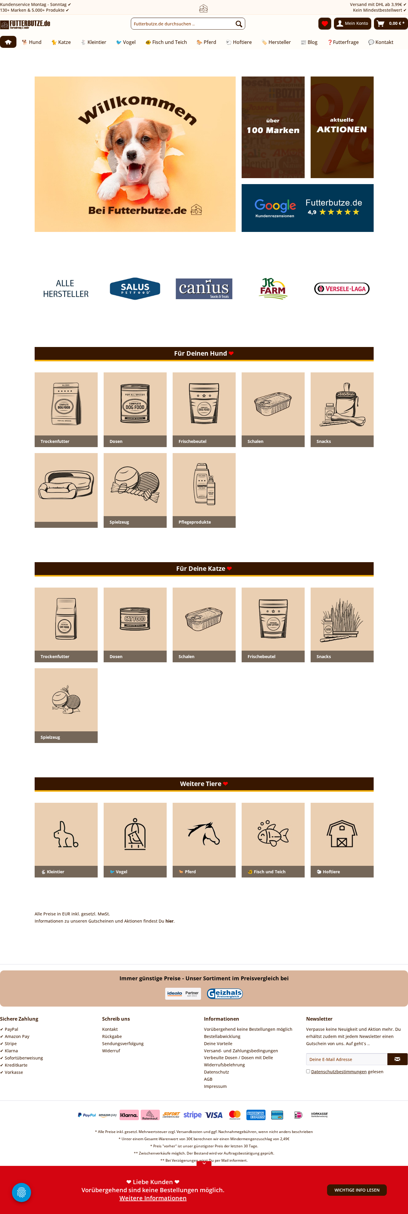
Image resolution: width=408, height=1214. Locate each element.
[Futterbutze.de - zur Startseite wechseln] (25, 25)
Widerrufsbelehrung (224, 1065)
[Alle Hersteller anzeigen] (66, 289)
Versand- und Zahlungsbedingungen (241, 1051)
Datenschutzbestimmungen (339, 1071)
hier (169, 921)
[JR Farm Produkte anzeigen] (273, 289)
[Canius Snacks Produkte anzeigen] (204, 289)
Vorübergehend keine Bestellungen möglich (248, 1029)
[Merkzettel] (324, 24)
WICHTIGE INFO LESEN (357, 1190)
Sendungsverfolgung (123, 1043)
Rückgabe (112, 1036)
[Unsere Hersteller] (273, 127)
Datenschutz (216, 1072)
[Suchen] (239, 24)
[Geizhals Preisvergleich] (225, 994)
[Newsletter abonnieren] (397, 1059)
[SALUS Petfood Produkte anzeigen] (135, 289)
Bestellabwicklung (222, 1036)
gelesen (347, 1071)
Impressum (215, 1086)
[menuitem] (188, 24)
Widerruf (111, 1051)
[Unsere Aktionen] (135, 154)
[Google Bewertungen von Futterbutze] (307, 208)
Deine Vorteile (218, 1043)
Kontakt (110, 1029)
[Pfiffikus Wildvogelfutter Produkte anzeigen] (342, 289)
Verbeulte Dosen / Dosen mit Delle (238, 1057)
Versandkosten (190, 1131)
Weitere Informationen (153, 1198)
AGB (208, 1079)
